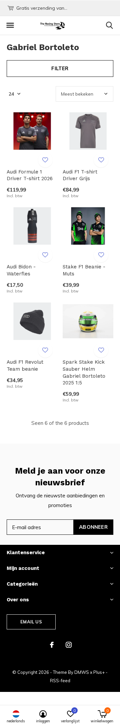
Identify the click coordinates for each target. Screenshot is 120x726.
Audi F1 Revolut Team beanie (25, 365)
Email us (31, 621)
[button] (10, 25)
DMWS (81, 672)
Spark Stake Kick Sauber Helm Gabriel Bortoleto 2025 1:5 (84, 372)
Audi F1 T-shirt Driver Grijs (80, 175)
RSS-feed (60, 680)
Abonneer (93, 527)
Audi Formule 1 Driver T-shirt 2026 (30, 175)
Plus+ (99, 672)
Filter (59, 68)
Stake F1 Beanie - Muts (84, 270)
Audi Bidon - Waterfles (21, 270)
